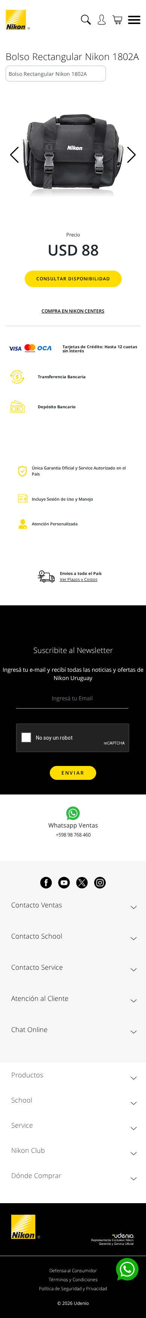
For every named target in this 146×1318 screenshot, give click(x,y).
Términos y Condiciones (73, 1279)
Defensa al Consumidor (73, 1270)
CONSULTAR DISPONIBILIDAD (73, 278)
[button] (14, 155)
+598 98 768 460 (73, 834)
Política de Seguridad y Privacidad (73, 1288)
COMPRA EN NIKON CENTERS (73, 311)
